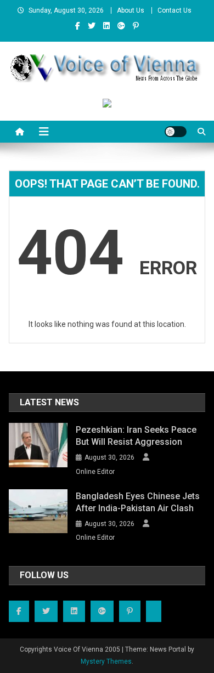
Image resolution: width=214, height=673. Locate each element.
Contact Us (174, 10)
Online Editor (95, 472)
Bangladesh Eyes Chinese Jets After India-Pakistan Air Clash (138, 502)
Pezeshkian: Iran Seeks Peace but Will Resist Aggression (136, 436)
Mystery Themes (106, 661)
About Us (130, 10)
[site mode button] (176, 131)
